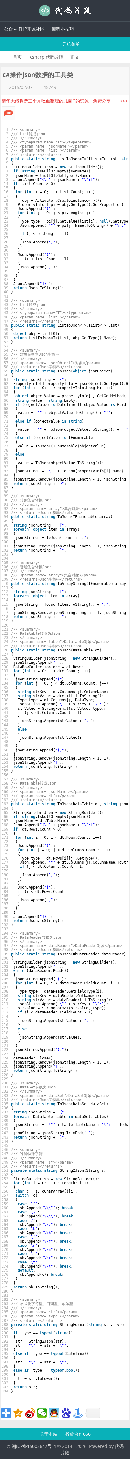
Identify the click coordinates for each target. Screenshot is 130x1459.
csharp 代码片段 (46, 57)
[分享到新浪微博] (30, 1413)
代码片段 (65, 10)
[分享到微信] (42, 1413)
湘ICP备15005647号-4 (34, 1446)
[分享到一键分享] (78, 1413)
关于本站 (49, 1434)
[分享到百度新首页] (66, 1413)
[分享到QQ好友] (54, 1413)
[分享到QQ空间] (18, 1413)
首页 (17, 57)
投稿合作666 (78, 1434)
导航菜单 (70, 44)
